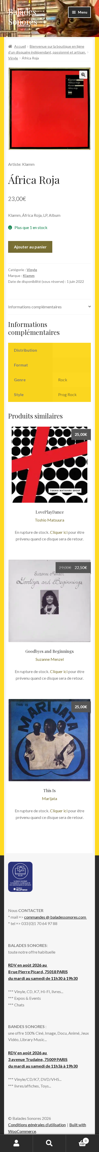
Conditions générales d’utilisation (37, 1124)
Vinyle (13, 58)
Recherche (49, 1143)
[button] (83, 75)
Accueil (20, 46)
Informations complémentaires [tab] (35, 306)
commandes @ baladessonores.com (55, 917)
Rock (62, 379)
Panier (76, 1139)
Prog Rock (67, 394)
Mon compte (16, 1143)
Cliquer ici (59, 532)
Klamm (29, 275)
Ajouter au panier (30, 246)
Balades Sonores (22, 16)
